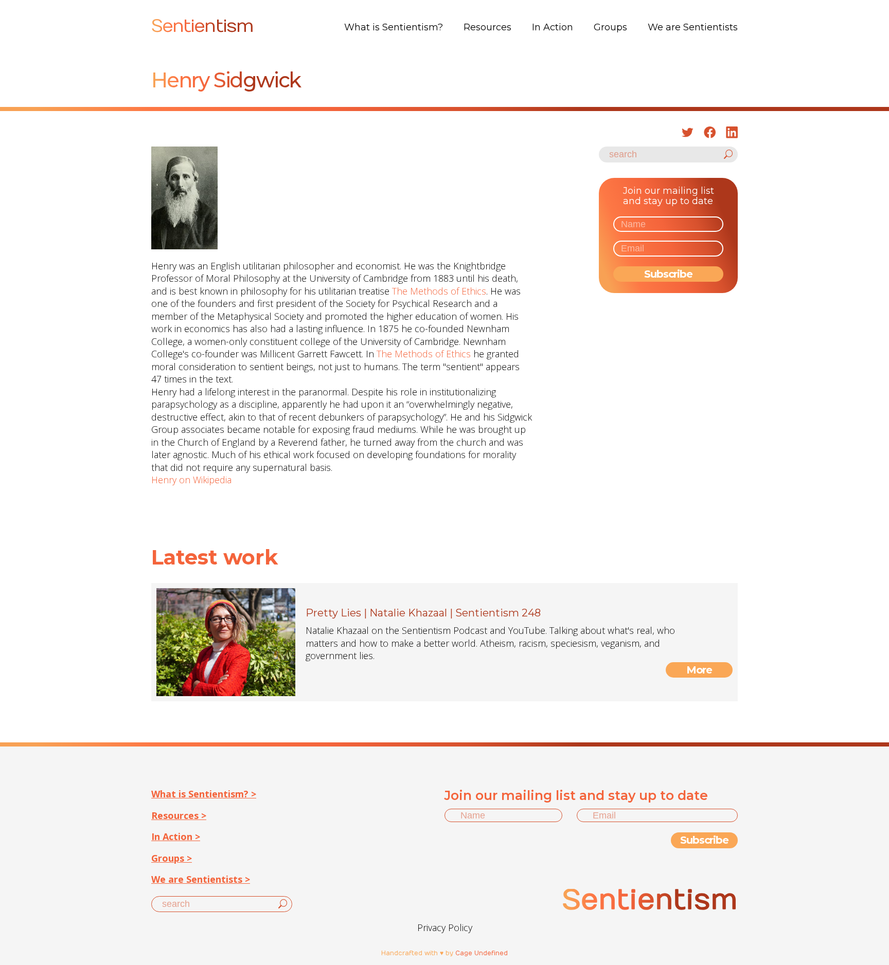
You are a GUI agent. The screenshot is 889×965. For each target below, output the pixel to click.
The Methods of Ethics (439, 291)
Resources (487, 27)
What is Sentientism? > (203, 794)
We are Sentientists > (200, 879)
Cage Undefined (481, 953)
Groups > (171, 858)
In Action (552, 27)
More (699, 670)
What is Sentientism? (393, 27)
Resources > (178, 815)
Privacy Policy (444, 927)
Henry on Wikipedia (191, 480)
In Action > (175, 836)
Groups (610, 27)
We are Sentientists (693, 27)
